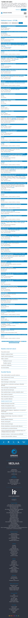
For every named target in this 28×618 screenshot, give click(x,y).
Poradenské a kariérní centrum (14, 540)
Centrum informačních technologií (14, 538)
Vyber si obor (14, 546)
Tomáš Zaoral (8, 70)
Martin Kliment (3, 155)
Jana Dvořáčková (6, 156)
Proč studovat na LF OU (14, 552)
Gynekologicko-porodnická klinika (9, 428)
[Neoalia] (14, 463)
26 (17, 342)
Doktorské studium (14, 551)
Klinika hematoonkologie (7, 423)
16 (21, 341)
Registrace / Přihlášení (14, 578)
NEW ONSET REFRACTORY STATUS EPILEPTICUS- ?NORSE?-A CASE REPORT (13, 334)
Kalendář (14, 612)
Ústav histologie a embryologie (8, 381)
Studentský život (14, 554)
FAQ (14, 579)
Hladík (4, 112)
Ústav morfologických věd (14, 508)
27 (18, 342)
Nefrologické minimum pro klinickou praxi (8, 304)
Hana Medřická (13, 70)
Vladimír (2, 125)
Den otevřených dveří (14, 553)
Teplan (5, 125)
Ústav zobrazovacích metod (7, 377)
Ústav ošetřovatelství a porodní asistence (10, 375)
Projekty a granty (7, 363)
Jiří (1, 137)
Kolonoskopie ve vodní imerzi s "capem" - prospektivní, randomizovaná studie (13, 221)
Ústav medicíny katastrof (6, 394)
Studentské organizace (14, 570)
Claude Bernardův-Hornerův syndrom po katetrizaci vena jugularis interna (13, 75)
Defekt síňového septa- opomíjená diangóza (8, 99)
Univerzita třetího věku (14, 600)
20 (9, 342)
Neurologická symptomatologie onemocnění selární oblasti (10, 316)
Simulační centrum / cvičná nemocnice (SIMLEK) (12, 434)
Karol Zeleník (3, 268)
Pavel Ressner (3, 323)
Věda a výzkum (4, 358)
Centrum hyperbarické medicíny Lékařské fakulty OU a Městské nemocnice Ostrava (13, 431)
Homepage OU (14, 499)
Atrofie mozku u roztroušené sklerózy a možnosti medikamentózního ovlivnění (14, 31)
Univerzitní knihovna (14, 533)
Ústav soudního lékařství (6, 398)
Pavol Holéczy (16, 59)
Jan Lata (9, 149)
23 (13, 342)
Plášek (3, 137)
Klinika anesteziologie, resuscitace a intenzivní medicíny (12, 417)
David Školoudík (23, 178)
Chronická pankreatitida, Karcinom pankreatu (8, 63)
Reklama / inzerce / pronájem (14, 601)
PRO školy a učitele (14, 598)
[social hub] (24, 442)
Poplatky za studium (14, 567)
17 (23, 341)
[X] (13, 442)
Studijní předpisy (14, 569)
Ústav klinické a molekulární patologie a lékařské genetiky (12, 385)
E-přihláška (14, 545)
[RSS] (18, 442)
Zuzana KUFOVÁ (14, 118)
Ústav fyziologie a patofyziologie (8, 387)
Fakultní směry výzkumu (14, 585)
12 (16, 341)
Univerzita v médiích (14, 610)
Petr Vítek (10, 236)
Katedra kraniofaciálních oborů (8, 408)
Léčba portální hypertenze (5, 247)
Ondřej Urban (3, 58)
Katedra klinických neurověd (7, 403)
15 (20, 341)
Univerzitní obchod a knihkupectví (14, 534)
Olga (2, 32)
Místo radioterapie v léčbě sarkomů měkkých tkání (9, 286)
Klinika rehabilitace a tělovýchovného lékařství (12, 426)
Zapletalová (5, 32)
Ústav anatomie (4, 379)
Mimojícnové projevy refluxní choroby (7, 267)
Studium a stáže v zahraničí (14, 565)
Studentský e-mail (14, 561)
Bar (3, 38)
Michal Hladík (3, 70)
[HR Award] (14, 492)
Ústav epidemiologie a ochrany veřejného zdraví (12, 392)
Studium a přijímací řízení (7, 354)
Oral (3, 95)
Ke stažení (14, 611)
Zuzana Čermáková (12, 169)
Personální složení (5, 351)
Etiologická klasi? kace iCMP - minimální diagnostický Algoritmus (11, 161)
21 (10, 342)
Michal (2, 38)
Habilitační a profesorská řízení (14, 588)
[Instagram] (8, 442)
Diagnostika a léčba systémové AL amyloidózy (8, 116)
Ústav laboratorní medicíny (7, 396)
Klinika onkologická (5, 421)
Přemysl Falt (23, 155)
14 (19, 341)
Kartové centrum (14, 539)
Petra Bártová (16, 323)
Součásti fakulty (6, 372)
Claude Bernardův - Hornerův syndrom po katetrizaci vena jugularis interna (13, 69)
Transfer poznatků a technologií (14, 587)
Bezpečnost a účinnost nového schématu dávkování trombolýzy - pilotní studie (13, 37)
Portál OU (14, 560)
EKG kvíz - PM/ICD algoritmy (5, 142)
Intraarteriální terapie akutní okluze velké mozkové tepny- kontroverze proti (13, 198)
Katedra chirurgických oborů (7, 405)
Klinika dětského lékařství (7, 419)
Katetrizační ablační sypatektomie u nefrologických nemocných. (11, 215)
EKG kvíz (2, 136)
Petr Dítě (2, 149)
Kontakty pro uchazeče (14, 555)
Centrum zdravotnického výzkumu (9, 436)
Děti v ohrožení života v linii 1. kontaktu (7, 111)
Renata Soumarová (4, 287)
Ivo (1, 95)
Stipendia (14, 566)
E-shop (14, 597)
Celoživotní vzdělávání (6, 365)
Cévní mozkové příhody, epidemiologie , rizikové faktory (10, 50)
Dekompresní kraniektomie (5, 105)
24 (14, 342)
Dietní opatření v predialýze (5, 124)
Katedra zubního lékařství (7, 413)
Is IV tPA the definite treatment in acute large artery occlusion (11, 204)
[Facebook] (3, 442)
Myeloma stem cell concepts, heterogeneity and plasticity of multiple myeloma (14, 298)
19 (25, 341)
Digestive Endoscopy (8, 47)
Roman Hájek (3, 299)
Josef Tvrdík (22, 45)
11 (15, 341)
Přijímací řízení (14, 547)
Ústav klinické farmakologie (7, 389)
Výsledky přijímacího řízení (14, 548)
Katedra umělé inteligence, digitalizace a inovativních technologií (13, 411)
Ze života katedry (5, 367)
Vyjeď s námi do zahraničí (7, 356)
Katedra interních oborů (8, 349)
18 (24, 341)
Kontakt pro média (14, 606)
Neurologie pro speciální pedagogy (7, 322)
